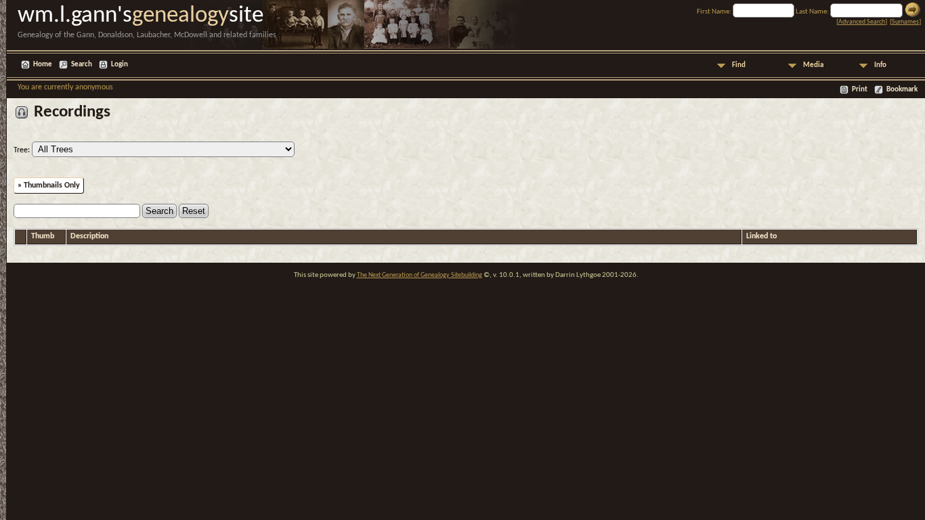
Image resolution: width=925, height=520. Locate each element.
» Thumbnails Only (49, 185)
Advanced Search (861, 22)
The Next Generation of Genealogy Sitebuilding (419, 275)
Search (81, 64)
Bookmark (902, 89)
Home (42, 64)
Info (880, 65)
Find (739, 65)
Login (119, 64)
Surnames (905, 22)
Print (859, 89)
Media (813, 65)
